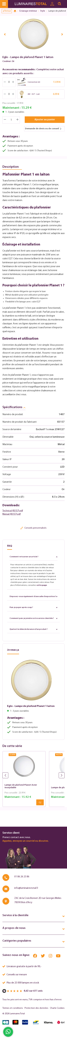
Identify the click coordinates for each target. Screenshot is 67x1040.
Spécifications (12, 407)
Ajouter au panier (44, 119)
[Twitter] (43, 956)
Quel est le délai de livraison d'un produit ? (29, 629)
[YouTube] (58, 956)
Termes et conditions (12, 1008)
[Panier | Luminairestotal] (65, 2)
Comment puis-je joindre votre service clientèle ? (32, 618)
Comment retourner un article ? (24, 557)
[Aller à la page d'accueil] (31, 4)
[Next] (62, 34)
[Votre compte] (52, 4)
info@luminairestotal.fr (26, 888)
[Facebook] (35, 956)
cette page (41, 585)
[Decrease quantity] (4, 120)
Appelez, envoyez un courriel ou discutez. (25, 841)
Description (10, 167)
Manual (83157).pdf (11, 514)
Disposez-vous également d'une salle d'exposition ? (33, 596)
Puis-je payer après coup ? (21, 607)
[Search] (59, 4)
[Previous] (4, 34)
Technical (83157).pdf (12, 510)
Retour (7, 11)
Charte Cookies (57, 1008)
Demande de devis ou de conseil (42, 128)
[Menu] (4, 4)
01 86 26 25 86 (21, 877)
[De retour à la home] (16, 11)
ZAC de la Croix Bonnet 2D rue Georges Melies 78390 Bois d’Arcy (37, 900)
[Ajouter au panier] (40, 802)
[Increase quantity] (17, 120)
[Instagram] (51, 956)
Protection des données (36, 1008)
